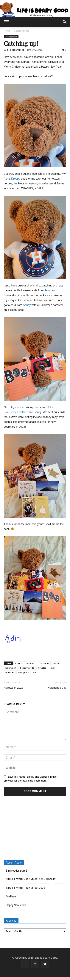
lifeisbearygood (15, 49)
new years (23, 672)
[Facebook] (25, 964)
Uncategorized (21, 30)
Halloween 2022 (13, 687)
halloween (10, 667)
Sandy (27, 305)
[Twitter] (45, 964)
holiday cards (27, 667)
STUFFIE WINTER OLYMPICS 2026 (25, 887)
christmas (44, 663)
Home (7, 30)
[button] (65, 22)
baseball (30, 663)
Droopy (15, 178)
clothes (56, 663)
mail (53, 667)
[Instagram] (35, 964)
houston (42, 667)
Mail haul (11, 896)
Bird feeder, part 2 (16, 870)
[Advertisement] (35, 828)
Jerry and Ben (18, 412)
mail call (9, 672)
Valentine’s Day (57, 687)
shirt (35, 672)
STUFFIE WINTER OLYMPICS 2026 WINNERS (31, 879)
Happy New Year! (16, 905)
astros (18, 663)
